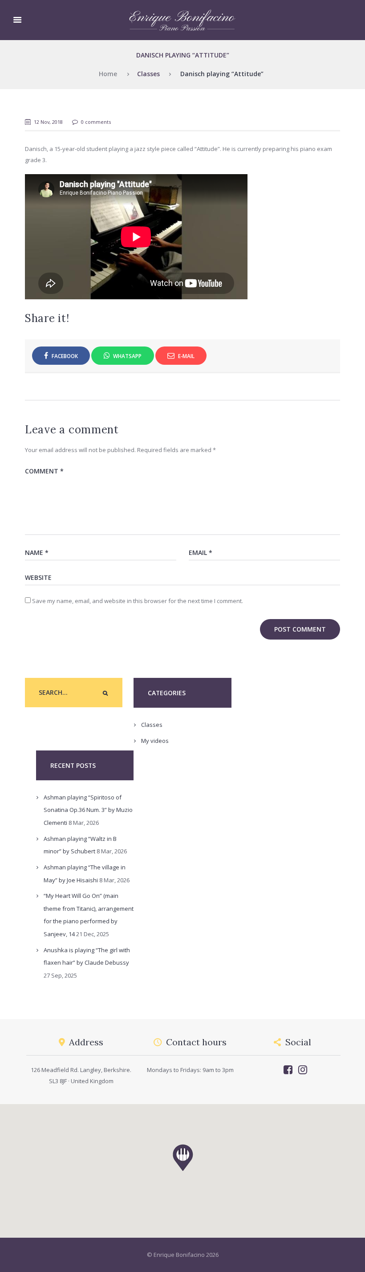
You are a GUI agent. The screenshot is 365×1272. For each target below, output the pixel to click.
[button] (105, 693)
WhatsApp (127, 355)
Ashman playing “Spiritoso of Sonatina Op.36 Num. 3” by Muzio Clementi (88, 810)
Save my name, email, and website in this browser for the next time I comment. (137, 601)
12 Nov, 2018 (48, 121)
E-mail (186, 355)
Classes (148, 73)
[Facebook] (288, 1069)
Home (108, 73)
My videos (155, 741)
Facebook (64, 355)
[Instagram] (302, 1069)
